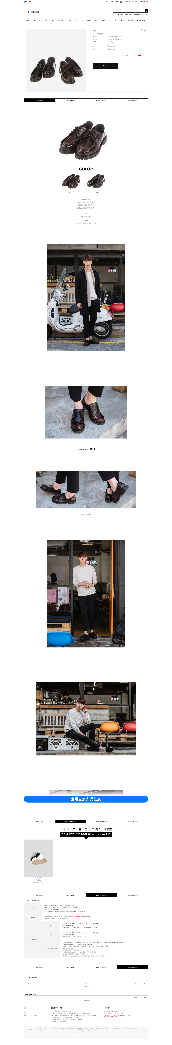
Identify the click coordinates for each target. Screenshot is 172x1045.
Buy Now (105, 66)
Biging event (144, 14)
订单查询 (127, 1)
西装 (103, 20)
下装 (82, 20)
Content (120, 14)
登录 (107, 1)
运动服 (89, 20)
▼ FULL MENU (141, 20)
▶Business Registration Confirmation (86, 1015)
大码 (52, 20)
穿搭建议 (130, 20)
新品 (46, 20)
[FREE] (38, 879)
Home (27, 20)
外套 (69, 20)
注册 (112, 1)
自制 (34, 20)
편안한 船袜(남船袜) (38, 877)
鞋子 (110, 20)
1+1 (40, 20)
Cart (131, 66)
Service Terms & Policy (30, 1015)
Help (25, 1013)
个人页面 (134, 1)
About (25, 1011)
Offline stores (127, 14)
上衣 (75, 20)
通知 (141, 1)
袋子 (116, 20)
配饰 (122, 20)
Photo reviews (136, 14)
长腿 (61, 20)
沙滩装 (97, 20)
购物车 (119, 1)
